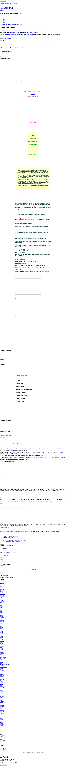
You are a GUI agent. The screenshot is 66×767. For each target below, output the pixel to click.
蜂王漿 (1, 643)
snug (1, 470)
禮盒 (8, 527)
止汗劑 (1, 600)
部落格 (3, 19)
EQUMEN (2, 724)
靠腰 (1, 659)
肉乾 (1, 611)
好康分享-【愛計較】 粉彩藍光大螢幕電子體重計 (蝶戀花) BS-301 (14, 540)
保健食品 (2, 641)
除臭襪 (3, 489)
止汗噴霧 (2, 601)
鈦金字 (1, 691)
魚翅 (1, 618)
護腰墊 (1, 662)
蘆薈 (1, 714)
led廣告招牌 (2, 687)
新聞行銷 (2, 713)
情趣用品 (2, 701)
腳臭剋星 (9, 489)
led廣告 (1, 690)
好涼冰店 (2, 595)
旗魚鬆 (1, 606)
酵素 (1, 647)
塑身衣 (3, 499)
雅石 (1, 654)
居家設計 (4, 737)
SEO (1, 671)
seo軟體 (1, 669)
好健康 (1, 639)
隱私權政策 (38, 752)
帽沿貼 (1, 623)
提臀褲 (1, 725)
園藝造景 (2, 652)
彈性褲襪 (2, 696)
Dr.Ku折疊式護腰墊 (3, 657)
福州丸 (1, 616)
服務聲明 (42, 752)
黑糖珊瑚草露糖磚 (3, 667)
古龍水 (1, 719)
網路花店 (2, 674)
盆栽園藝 (2, 653)
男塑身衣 (14, 499)
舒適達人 (33, 94)
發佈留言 (2, 565)
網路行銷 (2, 711)
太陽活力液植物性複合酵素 (5, 664)
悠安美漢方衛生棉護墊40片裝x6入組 (9, 537)
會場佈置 (2, 676)
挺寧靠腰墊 (2, 658)
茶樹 (1, 717)
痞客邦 (7, 552)
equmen (7, 499)
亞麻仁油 (2, 642)
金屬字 (1, 686)
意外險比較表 (2, 649)
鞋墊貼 (1, 602)
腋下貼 (1, 599)
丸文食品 (2, 620)
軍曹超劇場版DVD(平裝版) (11, 448)
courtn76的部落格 (6, 8)
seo (0, 712)
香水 (1, 718)
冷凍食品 (2, 617)
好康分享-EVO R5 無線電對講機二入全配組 (10, 536)
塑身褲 (1, 723)
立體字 (1, 684)
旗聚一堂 (2, 605)
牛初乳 (1, 644)
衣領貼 (1, 586)
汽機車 (8, 555)
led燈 (1, 689)
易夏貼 (1, 597)
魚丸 (1, 612)
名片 (3, 20)
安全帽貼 (2, 596)
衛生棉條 (2, 708)
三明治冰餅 (2, 594)
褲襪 (1, 695)
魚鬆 (1, 503)
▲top (1, 557)
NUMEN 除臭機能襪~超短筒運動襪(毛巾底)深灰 (11, 541)
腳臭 (1, 590)
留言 (10, 552)
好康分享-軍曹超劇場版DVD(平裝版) (12, 25)
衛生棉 (3, 531)
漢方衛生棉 (16, 531)
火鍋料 (1, 615)
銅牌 (1, 685)
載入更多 (2, 559)
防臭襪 (1, 592)
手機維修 (2, 706)
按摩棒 (1, 702)
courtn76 (1, 546)
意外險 (1, 648)
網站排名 (2, 670)
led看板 (1, 692)
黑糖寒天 (2, 665)
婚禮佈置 (2, 675)
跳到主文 (2, 10)
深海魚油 (2, 646)
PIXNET (25, 752)
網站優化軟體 (2, 668)
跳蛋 (1, 703)
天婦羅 (1, 613)
